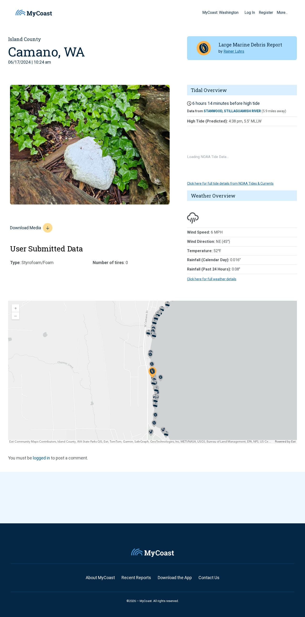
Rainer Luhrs (234, 51)
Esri (293, 441)
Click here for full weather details (211, 279)
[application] (152, 372)
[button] (240, 12)
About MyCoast (100, 577)
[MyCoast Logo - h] (33, 13)
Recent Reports (136, 577)
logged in (41, 457)
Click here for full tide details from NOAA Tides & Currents (230, 183)
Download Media (25, 227)
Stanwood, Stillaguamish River (232, 111)
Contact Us (208, 577)
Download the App (175, 577)
